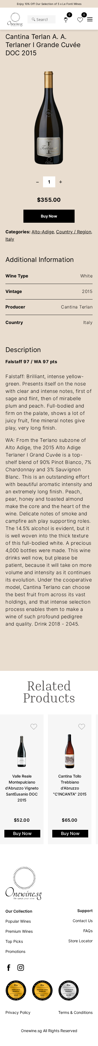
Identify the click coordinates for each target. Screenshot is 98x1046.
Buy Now (49, 216)
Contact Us (83, 921)
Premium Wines (19, 931)
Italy (9, 239)
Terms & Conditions (75, 1012)
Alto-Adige (43, 231)
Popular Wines (18, 921)
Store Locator (80, 941)
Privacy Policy (17, 1012)
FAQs (88, 931)
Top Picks (14, 941)
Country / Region (73, 231)
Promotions (15, 951)
